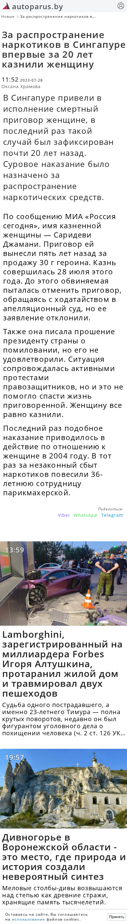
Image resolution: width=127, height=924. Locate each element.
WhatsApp (85, 515)
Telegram (112, 515)
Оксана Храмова (21, 86)
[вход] (121, 6)
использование (28, 919)
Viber (64, 515)
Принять (116, 917)
